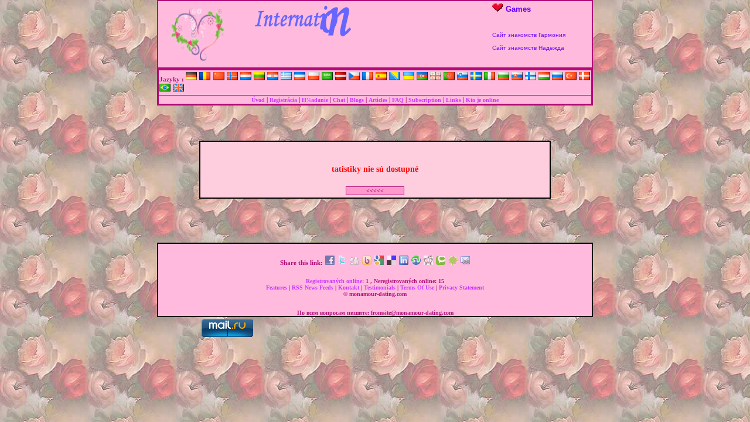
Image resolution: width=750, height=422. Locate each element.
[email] (465, 262)
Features (277, 287)
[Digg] (354, 262)
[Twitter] (342, 262)
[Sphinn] (453, 262)
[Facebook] (330, 262)
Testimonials (380, 287)
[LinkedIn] (403, 262)
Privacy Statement (461, 287)
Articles (378, 100)
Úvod (258, 100)
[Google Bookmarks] (379, 262)
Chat (339, 100)
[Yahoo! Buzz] (366, 262)
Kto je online (482, 100)
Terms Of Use (418, 287)
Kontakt (349, 287)
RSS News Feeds (313, 287)
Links (453, 100)
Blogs (357, 100)
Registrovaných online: (336, 281)
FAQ (398, 100)
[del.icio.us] (391, 262)
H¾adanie (315, 100)
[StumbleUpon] (416, 262)
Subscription (424, 100)
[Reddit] (428, 262)
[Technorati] (440, 262)
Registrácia (283, 100)
